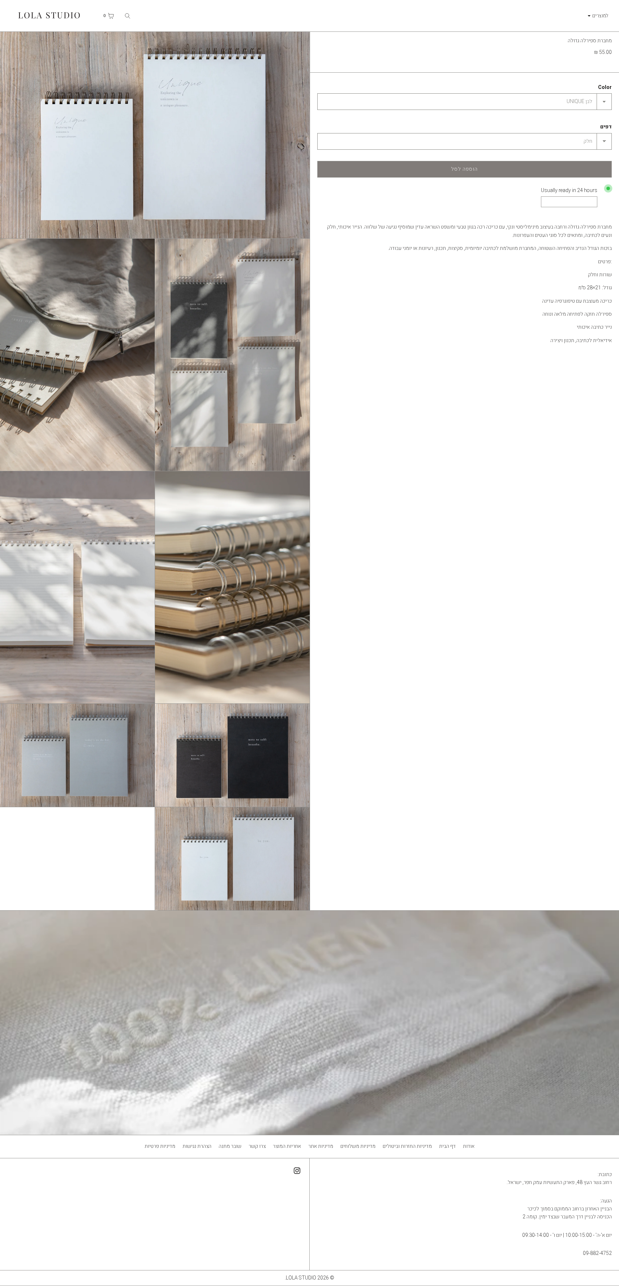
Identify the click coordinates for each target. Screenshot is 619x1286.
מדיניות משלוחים (357, 1146)
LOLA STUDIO (301, 1278)
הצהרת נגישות (196, 1146)
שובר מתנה (230, 1146)
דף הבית (447, 1146)
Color (605, 87)
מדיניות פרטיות (160, 1146)
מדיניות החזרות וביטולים (407, 1146)
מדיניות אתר (320, 1146)
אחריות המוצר (287, 1146)
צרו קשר (257, 1146)
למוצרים (600, 15)
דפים (606, 127)
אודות (468, 1146)
